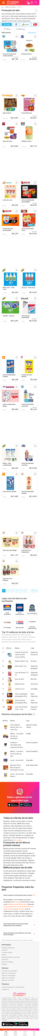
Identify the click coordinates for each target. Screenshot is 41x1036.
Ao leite (16, 902)
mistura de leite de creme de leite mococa (18, 907)
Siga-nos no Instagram (9, 975)
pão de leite (20, 909)
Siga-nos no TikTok (8, 980)
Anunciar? (5, 950)
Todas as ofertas (10, 7)
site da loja (18, 840)
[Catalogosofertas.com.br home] (13, 3)
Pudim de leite (8, 909)
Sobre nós (5, 959)
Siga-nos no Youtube (8, 978)
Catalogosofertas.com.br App (11, 957)
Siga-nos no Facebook (9, 973)
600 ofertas (6, 33)
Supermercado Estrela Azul (17, 904)
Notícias (4, 964)
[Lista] (32, 2)
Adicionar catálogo (7, 962)
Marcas (4, 955)
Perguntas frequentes (8, 948)
